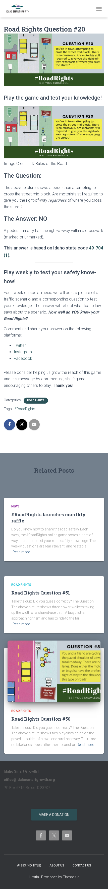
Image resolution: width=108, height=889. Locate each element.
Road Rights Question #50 (40, 719)
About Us (56, 865)
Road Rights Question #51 (40, 593)
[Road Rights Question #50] (54, 671)
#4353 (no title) (29, 865)
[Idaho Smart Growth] (19, 9)
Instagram (23, 352)
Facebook (23, 358)
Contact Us (82, 865)
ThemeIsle (71, 877)
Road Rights (35, 400)
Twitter (20, 345)
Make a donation (54, 815)
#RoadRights (25, 409)
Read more (21, 552)
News (15, 506)
